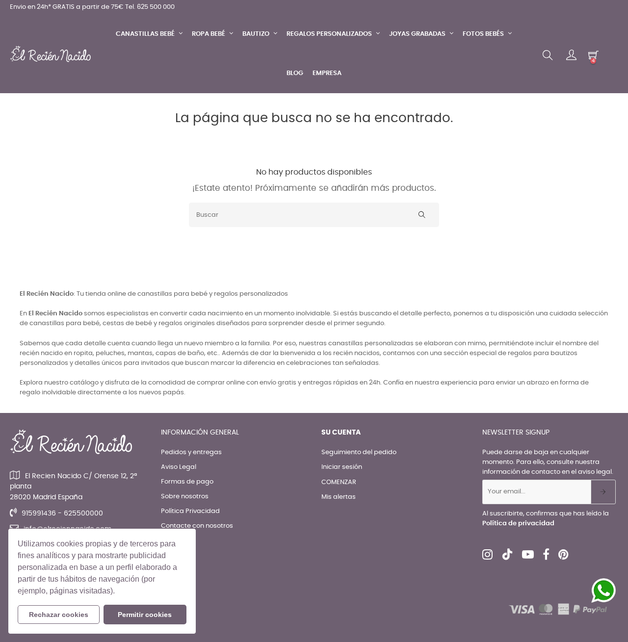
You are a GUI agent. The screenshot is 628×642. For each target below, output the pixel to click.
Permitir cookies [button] (145, 614)
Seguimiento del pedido (358, 452)
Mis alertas (338, 497)
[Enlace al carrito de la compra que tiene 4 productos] (593, 55)
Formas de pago (187, 482)
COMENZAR (338, 482)
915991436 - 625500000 (62, 513)
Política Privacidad (190, 511)
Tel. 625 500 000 (150, 7)
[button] (118, 592)
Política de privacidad (518, 523)
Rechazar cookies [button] (58, 614)
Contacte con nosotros (197, 526)
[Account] (571, 55)
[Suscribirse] (603, 492)
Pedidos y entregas (191, 452)
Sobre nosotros (185, 496)
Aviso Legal (178, 467)
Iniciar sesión (341, 467)
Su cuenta (341, 432)
